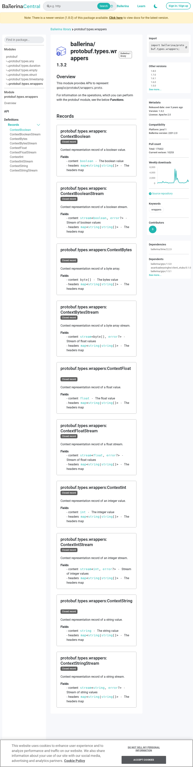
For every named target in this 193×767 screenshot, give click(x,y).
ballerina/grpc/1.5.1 (161, 271)
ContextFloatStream (23, 152)
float (85, 398)
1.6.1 (153, 78)
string (94, 165)
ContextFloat (18, 148)
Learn (141, 6)
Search (104, 6)
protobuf (12, 56)
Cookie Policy (74, 761)
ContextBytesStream (23, 143)
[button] (156, 6)
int (83, 512)
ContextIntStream (21, 161)
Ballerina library (61, 29)
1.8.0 (153, 71)
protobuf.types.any (21, 61)
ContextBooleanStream (25, 134)
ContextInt (16, 157)
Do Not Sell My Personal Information (144, 749)
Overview (10, 103)
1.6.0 (153, 82)
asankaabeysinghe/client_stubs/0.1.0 (170, 267)
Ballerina (123, 6)
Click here (116, 18)
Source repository (162, 193)
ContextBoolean (20, 130)
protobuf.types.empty (23, 70)
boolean (86, 161)
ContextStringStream (24, 170)
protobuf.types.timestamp (26, 79)
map (83, 165)
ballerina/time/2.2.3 (161, 249)
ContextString (19, 166)
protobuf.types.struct (23, 75)
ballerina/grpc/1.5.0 (161, 263)
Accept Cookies (143, 760)
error (115, 218)
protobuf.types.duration (24, 66)
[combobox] (80, 6)
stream (85, 218)
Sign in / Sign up (178, 5)
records (13, 125)
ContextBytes (18, 139)
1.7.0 (153, 74)
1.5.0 (153, 85)
